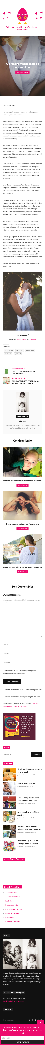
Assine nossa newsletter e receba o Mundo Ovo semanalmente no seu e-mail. (22, 1030)
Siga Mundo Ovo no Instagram (14, 1001)
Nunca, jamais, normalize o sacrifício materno (22, 524)
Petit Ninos (9, 917)
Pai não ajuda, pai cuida (26, 783)
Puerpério (28, 60)
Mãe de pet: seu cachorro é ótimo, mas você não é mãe (22, 567)
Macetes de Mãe (11, 905)
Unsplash (32, 339)
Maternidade (17, 60)
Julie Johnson (21, 339)
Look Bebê (9, 901)
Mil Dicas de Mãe (12, 913)
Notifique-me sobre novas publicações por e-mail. (23, 697)
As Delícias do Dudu (12, 897)
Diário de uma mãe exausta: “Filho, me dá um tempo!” (22, 481)
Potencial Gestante (12, 922)
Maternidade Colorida (13, 909)
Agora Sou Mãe (11, 892)
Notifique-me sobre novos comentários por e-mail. (23, 690)
